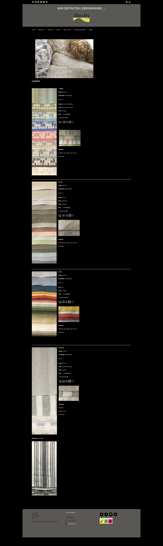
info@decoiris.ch (72, 523)
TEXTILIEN (50, 29)
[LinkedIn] (35, 1)
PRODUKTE (41, 29)
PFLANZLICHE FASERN (79, 29)
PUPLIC (33, 518)
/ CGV (56, 521)
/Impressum (52, 521)
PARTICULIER (35, 516)
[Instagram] (41, 1)
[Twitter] (38, 1)
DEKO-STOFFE (67, 29)
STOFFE (58, 29)
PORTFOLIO (35, 513)
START (33, 29)
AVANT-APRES (35, 515)
